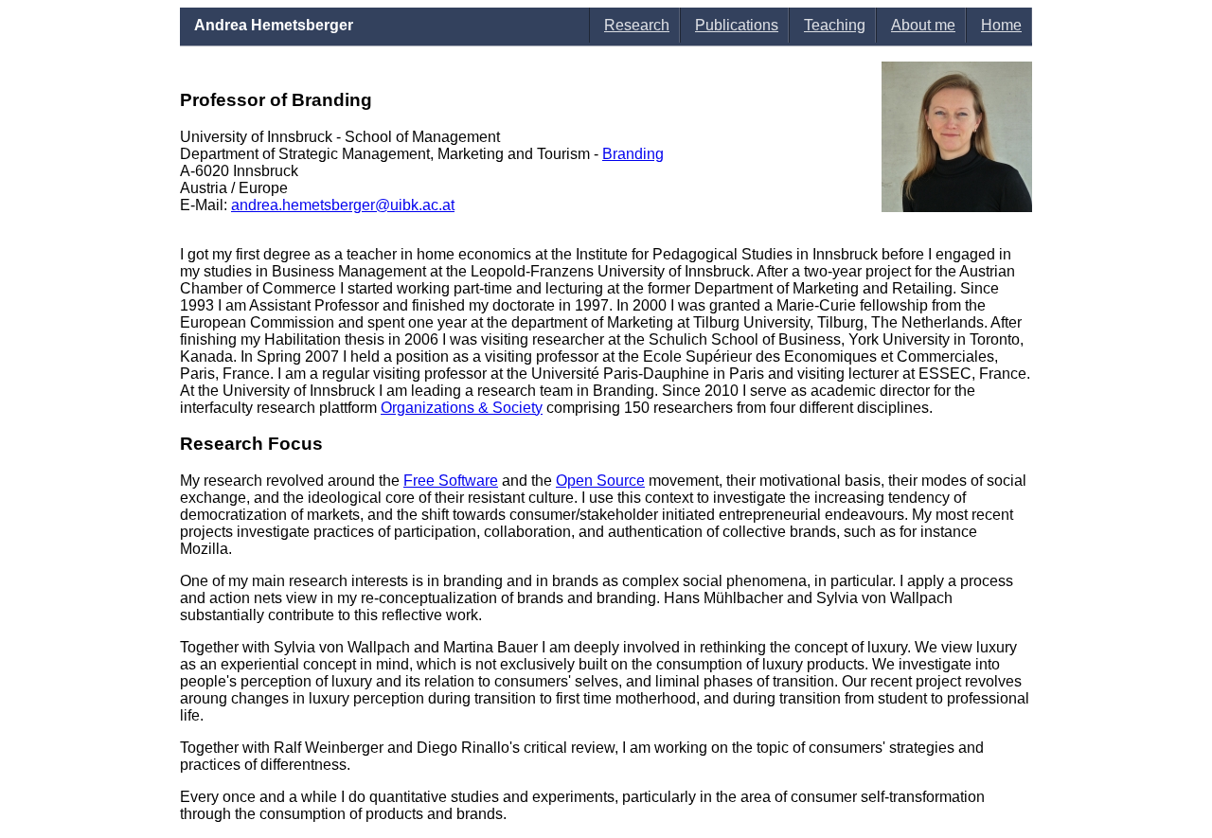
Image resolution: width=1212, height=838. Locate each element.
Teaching (834, 25)
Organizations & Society (462, 408)
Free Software (450, 480)
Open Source (600, 480)
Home (1001, 25)
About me (923, 25)
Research (636, 25)
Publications (736, 25)
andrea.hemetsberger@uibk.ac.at (342, 205)
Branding (633, 154)
